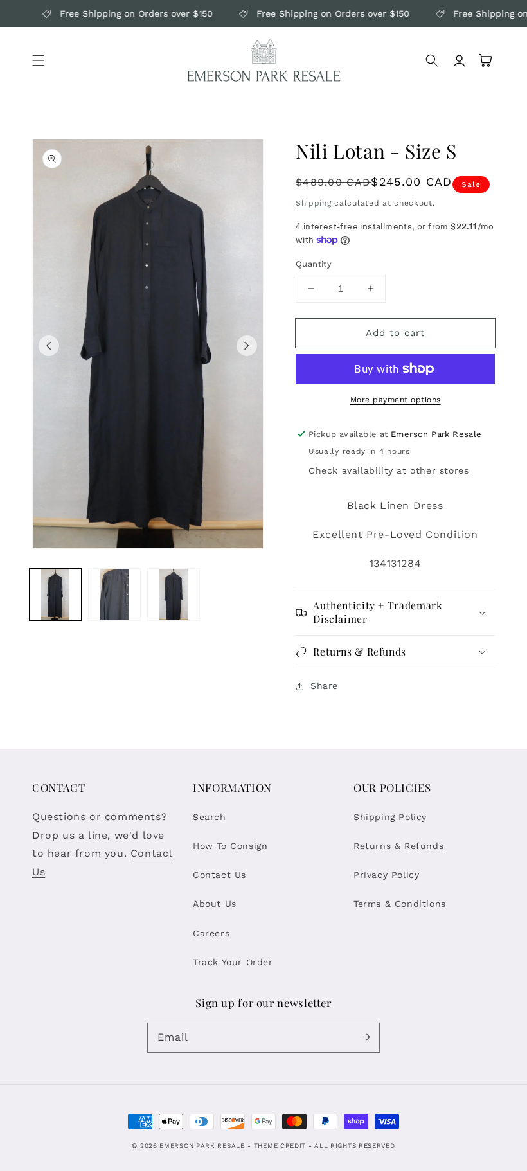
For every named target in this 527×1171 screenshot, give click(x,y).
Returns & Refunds (398, 846)
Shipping (314, 203)
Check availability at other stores (388, 470)
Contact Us (219, 875)
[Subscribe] (365, 1037)
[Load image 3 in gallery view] (173, 594)
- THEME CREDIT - (280, 1145)
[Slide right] (247, 345)
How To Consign (230, 846)
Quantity (314, 264)
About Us (215, 903)
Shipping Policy (390, 817)
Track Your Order (233, 962)
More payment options (395, 399)
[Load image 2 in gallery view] (114, 594)
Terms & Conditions (399, 903)
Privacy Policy (386, 875)
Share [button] (324, 686)
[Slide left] (49, 345)
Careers (211, 933)
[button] (38, 60)
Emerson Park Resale (201, 1145)
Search (209, 817)
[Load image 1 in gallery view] (55, 594)
